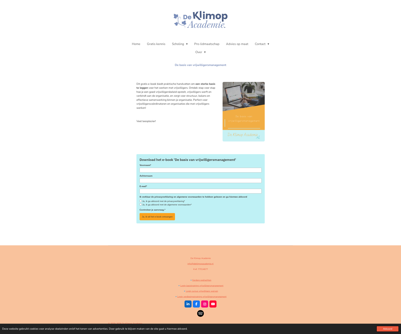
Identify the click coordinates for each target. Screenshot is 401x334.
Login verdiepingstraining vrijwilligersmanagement (202, 296)
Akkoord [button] (387, 328)
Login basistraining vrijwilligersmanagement (201, 285)
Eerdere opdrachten (201, 280)
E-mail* (143, 186)
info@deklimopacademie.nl (200, 263)
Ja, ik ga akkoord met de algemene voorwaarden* (167, 204)
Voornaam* (145, 165)
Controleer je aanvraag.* (152, 210)
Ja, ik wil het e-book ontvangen (157, 216)
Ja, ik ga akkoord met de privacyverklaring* (163, 201)
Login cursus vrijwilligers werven (202, 291)
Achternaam (146, 176)
